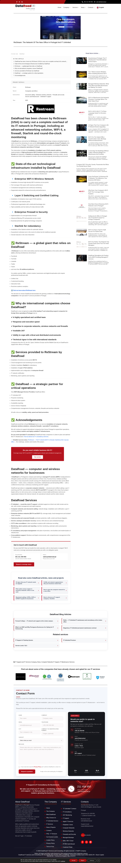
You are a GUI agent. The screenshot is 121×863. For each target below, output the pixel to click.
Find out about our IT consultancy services (36, 436)
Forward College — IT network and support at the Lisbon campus (34, 621)
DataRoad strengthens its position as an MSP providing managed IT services (98, 257)
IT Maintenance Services (67, 662)
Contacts (90, 7)
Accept (73, 860)
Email (20, 722)
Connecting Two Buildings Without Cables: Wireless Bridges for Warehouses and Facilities (98, 152)
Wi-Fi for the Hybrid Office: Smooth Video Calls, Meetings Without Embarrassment (97, 138)
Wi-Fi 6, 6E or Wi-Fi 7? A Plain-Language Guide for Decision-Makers (97, 113)
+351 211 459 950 (79, 730)
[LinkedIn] (22, 2)
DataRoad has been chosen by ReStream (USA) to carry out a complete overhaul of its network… (41, 61)
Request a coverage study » (24, 564)
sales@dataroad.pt (101, 2)
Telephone (45, 722)
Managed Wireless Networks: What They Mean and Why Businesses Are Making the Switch (98, 85)
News (82, 7)
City (20, 728)
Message (21, 744)
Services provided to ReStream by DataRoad (27, 70)
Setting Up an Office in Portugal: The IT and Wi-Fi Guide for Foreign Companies (97, 217)
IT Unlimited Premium (69, 640)
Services (75, 7)
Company (66, 7)
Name (20, 715)
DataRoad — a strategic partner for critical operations (29, 73)
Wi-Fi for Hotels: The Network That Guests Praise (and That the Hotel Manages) (98, 243)
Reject (82, 860)
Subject (21, 737)
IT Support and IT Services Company (26, 662)
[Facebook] (16, 2)
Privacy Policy (37, 766)
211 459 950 (84, 786)
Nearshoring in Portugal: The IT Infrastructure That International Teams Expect (97, 59)
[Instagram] (19, 2)
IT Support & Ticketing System (24, 640)
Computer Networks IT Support (50, 662)
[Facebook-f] (82, 842)
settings (63, 861)
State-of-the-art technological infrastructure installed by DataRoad (32, 63)
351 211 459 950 (88, 2)
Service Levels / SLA (21, 645)
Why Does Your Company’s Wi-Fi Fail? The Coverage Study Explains (98, 192)
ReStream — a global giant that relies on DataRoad (28, 66)
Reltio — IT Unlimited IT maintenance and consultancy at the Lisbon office (82, 620)
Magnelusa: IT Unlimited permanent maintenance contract (79, 628)
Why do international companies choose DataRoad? (29, 68)
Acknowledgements (20, 75)
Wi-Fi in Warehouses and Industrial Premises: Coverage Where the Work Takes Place (98, 99)
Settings (92, 860)
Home (59, 7)
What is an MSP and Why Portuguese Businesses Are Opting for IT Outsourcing (34, 627)
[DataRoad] (25, 7)
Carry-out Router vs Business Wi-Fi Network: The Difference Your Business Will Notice (98, 178)
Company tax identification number (50, 729)
